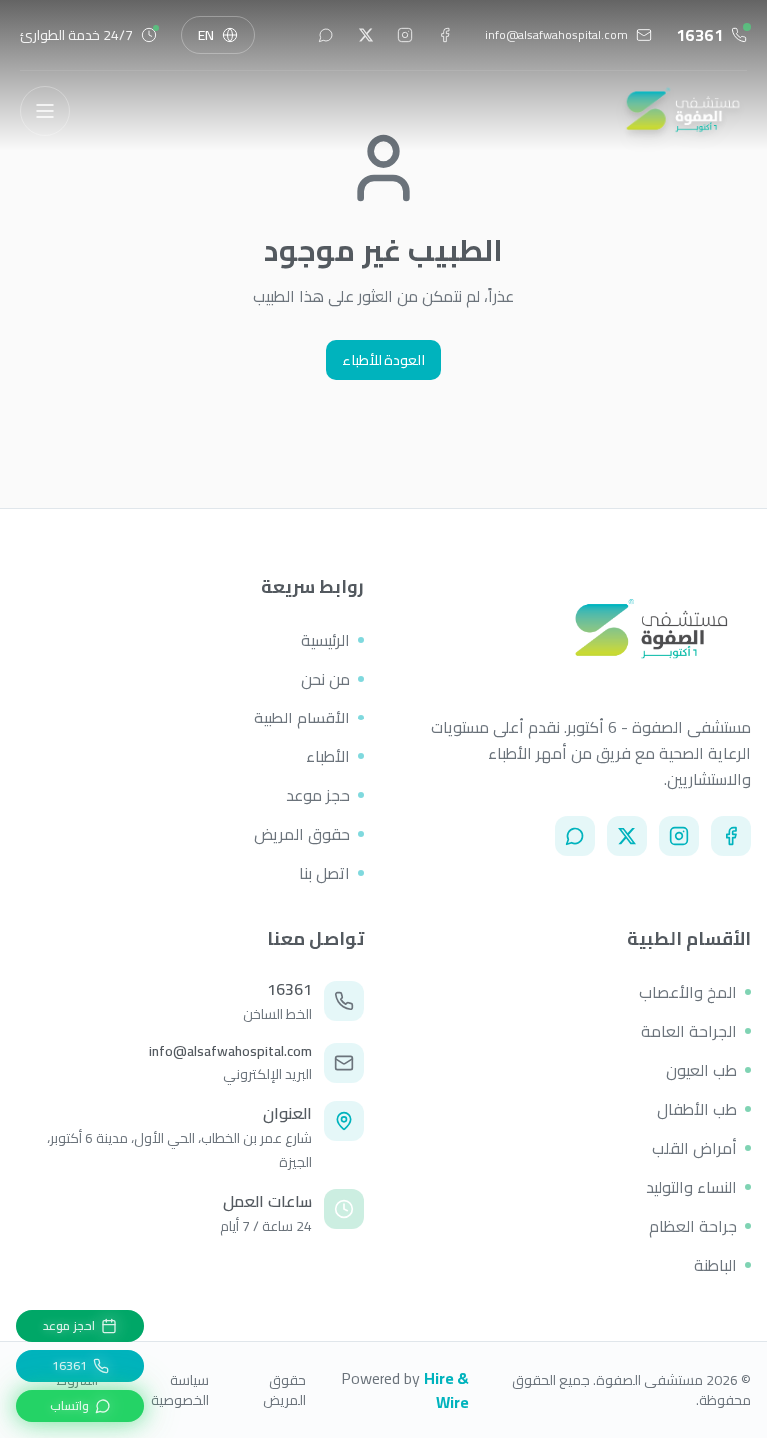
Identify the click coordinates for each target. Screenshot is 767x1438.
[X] (627, 836)
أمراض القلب (694, 1148)
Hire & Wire (446, 1390)
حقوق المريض (302, 834)
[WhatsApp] (575, 836)
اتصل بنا (324, 873)
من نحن (325, 679)
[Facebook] (731, 836)
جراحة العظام (693, 1226)
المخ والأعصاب (688, 992)
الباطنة (715, 1265)
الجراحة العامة (689, 1031)
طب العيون (701, 1070)
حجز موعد (318, 795)
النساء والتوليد (691, 1187)
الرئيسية (325, 640)
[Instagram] (679, 836)
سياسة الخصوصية (180, 1390)
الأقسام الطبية (302, 717)
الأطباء (328, 756)
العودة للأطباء (383, 360)
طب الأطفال (697, 1109)
